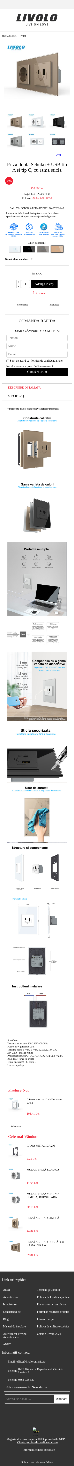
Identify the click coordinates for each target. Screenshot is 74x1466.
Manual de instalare (14, 1326)
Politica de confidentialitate (46, 360)
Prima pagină (9, 36)
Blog (6, 1319)
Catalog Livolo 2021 (49, 1333)
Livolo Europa (45, 1319)
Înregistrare (9, 1304)
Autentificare (10, 1297)
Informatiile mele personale (39, 1449)
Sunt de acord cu (36, 360)
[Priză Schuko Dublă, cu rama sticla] (15, 1248)
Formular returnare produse (53, 1311)
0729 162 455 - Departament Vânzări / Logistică (40, 1371)
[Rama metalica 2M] (15, 1151)
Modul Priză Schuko (43, 1169)
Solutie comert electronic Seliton (37, 1462)
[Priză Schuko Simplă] (15, 1223)
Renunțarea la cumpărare (51, 1304)
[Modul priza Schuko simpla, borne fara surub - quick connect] (15, 1199)
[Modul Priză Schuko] (15, 1175)
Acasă (6, 1289)
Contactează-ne (12, 1311)
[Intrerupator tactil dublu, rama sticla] (15, 1105)
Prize (23, 36)
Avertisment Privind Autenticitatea (15, 1335)
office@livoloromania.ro (30, 1361)
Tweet (57, 155)
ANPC (7, 1344)
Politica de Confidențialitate (53, 1297)
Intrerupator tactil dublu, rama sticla (44, 1101)
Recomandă (22, 304)
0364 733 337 (26, 1379)
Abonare (16, 1126)
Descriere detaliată (24, 387)
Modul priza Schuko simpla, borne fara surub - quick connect (44, 1195)
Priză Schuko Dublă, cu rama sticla (45, 1244)
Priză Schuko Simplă (43, 1217)
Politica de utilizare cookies (53, 1326)
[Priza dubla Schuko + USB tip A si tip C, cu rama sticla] (37, 106)
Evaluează (54, 304)
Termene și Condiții (48, 1289)
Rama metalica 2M (41, 1145)
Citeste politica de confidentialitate (37, 1442)
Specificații (17, 396)
